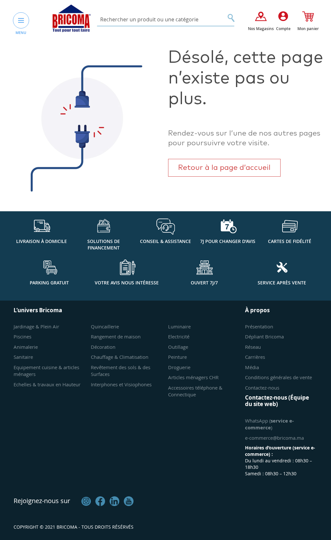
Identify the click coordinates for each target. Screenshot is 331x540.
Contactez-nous (262, 387)
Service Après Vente (282, 283)
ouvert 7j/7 (204, 283)
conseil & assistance (165, 241)
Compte (283, 28)
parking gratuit (49, 283)
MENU (21, 32)
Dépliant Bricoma (264, 336)
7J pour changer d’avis (227, 241)
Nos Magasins (261, 28)
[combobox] (165, 19)
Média (252, 367)
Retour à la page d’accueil (224, 167)
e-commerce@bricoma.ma (274, 438)
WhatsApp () (269, 424)
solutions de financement (103, 244)
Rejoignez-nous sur (42, 500)
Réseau (253, 347)
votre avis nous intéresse (127, 283)
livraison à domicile (41, 241)
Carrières (255, 357)
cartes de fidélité (289, 241)
